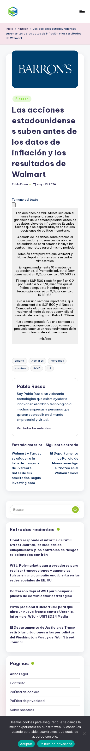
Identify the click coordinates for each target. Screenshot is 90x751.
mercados (57, 360)
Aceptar (26, 744)
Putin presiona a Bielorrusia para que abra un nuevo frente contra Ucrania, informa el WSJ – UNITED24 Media (42, 612)
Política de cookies (25, 692)
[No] (84, 733)
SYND (36, 368)
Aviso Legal (19, 674)
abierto (19, 360)
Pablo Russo (31, 386)
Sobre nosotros (22, 710)
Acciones (37, 360)
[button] (14, 204)
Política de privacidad (27, 701)
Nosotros (20, 368)
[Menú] (81, 11)
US (49, 368)
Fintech (22, 99)
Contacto (17, 683)
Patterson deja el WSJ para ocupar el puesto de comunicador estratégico (41, 593)
